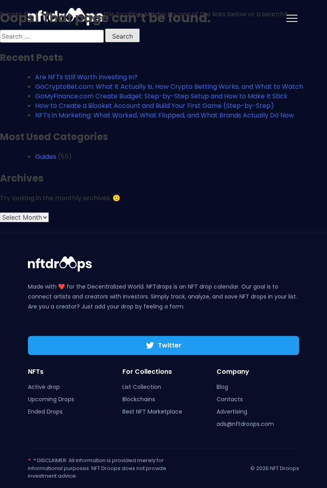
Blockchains (138, 399)
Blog (222, 387)
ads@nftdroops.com (245, 424)
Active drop (44, 387)
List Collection (141, 387)
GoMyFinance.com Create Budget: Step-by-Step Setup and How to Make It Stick (161, 96)
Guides (45, 156)
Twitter (169, 345)
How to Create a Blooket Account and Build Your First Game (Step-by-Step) (154, 105)
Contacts (230, 399)
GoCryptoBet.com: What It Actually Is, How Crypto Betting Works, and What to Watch (169, 86)
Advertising (232, 412)
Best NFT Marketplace (152, 412)
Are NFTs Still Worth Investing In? (86, 77)
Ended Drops (45, 412)
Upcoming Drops (51, 399)
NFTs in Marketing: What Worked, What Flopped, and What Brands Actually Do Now (164, 115)
